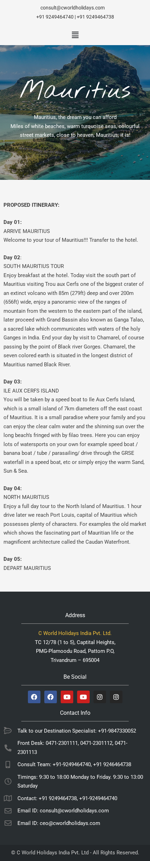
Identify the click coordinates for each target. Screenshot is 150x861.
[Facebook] (34, 697)
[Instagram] (99, 697)
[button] (75, 35)
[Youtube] (67, 697)
